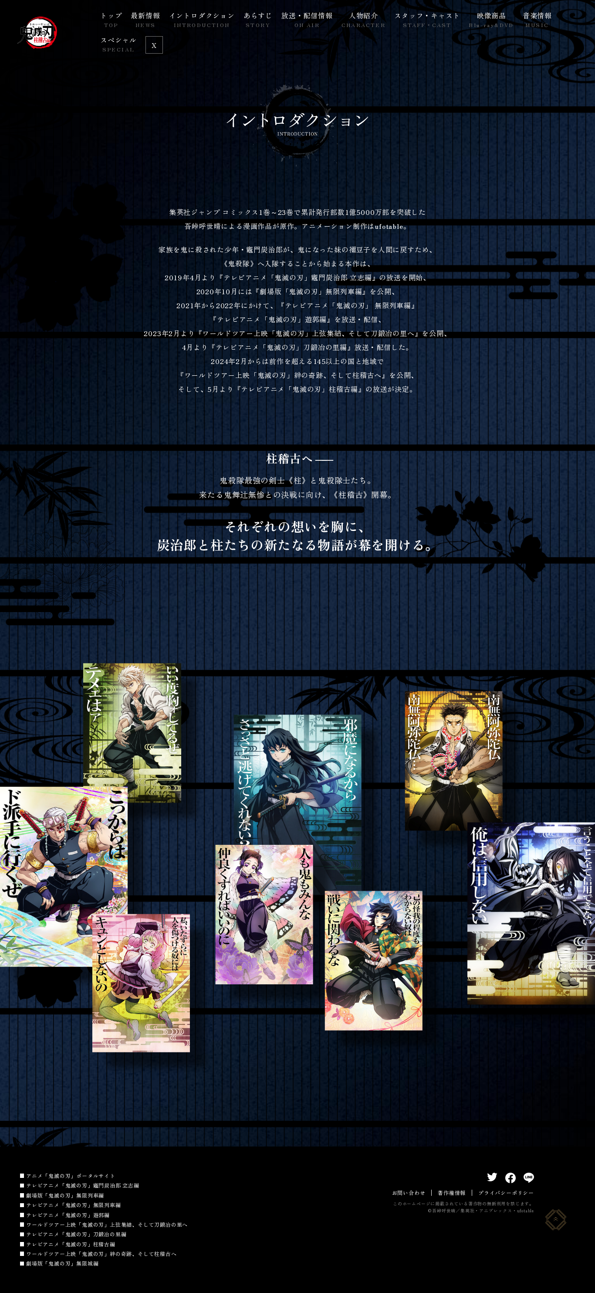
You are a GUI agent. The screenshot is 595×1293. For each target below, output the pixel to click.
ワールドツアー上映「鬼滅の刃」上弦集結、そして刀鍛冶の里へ (107, 1224)
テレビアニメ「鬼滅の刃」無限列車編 (73, 1204)
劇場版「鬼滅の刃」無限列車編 (65, 1195)
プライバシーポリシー (506, 1192)
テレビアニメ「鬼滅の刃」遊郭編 (68, 1214)
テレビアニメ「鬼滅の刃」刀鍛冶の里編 (76, 1234)
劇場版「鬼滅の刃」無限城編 (62, 1263)
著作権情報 (452, 1192)
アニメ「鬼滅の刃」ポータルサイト (70, 1175)
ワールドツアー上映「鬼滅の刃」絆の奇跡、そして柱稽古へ (101, 1253)
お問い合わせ (409, 1192)
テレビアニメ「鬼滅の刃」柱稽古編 (70, 1244)
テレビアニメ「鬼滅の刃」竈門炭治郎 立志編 (82, 1185)
